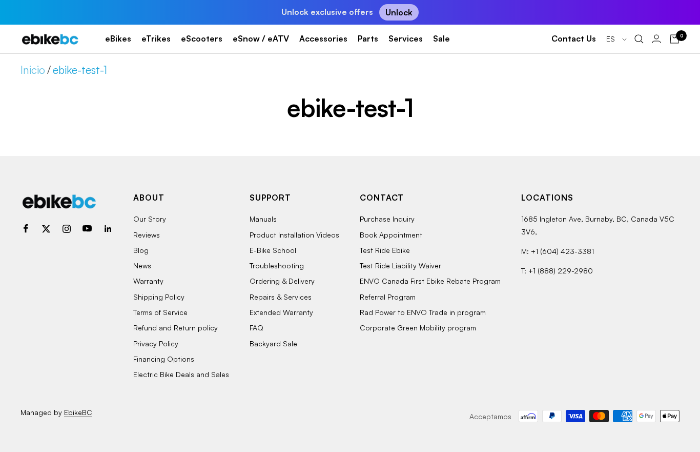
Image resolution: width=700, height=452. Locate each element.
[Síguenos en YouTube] (87, 229)
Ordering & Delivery (282, 281)
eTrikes (156, 38)
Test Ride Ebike (385, 250)
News (142, 265)
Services (405, 38)
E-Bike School (273, 250)
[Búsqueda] (639, 39)
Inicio (32, 69)
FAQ (256, 327)
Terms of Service (160, 312)
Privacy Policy (155, 343)
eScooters (201, 38)
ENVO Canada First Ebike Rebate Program (430, 281)
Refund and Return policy (175, 327)
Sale (441, 38)
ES (611, 38)
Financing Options (163, 359)
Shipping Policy (158, 296)
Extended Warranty (281, 312)
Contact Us (573, 38)
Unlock (399, 12)
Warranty (148, 281)
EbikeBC (78, 412)
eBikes (118, 38)
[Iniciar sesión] (656, 38)
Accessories (323, 38)
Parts (368, 38)
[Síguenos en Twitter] (46, 229)
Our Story (149, 218)
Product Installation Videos (294, 234)
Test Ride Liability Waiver (400, 265)
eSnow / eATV (261, 38)
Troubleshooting (277, 265)
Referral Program (388, 296)
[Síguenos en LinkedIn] (107, 229)
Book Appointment (391, 234)
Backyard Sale (273, 343)
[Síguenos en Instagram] (66, 229)
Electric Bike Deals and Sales (181, 374)
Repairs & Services (281, 296)
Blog (141, 250)
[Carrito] (674, 39)
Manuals (263, 218)
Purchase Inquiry (387, 218)
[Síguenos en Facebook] (25, 229)
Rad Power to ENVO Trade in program (423, 312)
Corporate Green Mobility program (418, 327)
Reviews (146, 234)
